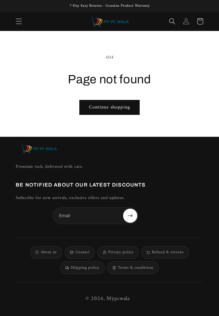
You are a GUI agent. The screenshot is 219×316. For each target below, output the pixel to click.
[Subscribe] (130, 216)
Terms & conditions (136, 267)
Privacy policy (121, 252)
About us (49, 252)
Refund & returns (167, 252)
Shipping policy (85, 267)
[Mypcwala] (38, 148)
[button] (19, 21)
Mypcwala (118, 298)
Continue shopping (109, 107)
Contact (83, 252)
